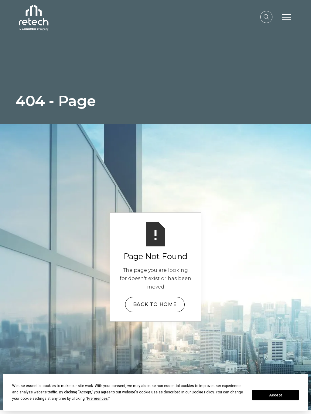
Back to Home (155, 304)
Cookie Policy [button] (203, 392)
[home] (33, 16)
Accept (275, 395)
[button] (286, 17)
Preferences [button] (97, 398)
